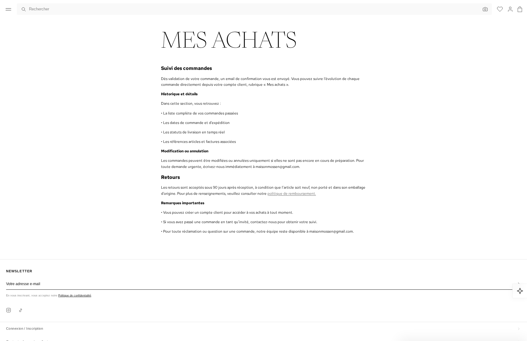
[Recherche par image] (484, 9)
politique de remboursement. (291, 193)
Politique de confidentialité (74, 295)
